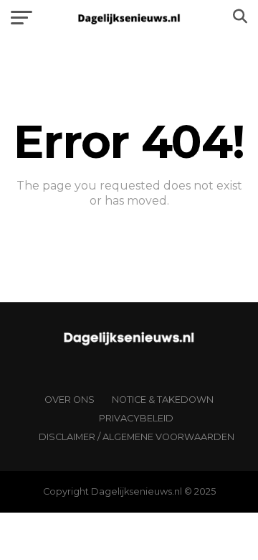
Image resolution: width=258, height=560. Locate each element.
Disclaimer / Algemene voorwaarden (136, 436)
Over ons (69, 399)
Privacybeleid (136, 418)
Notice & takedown (163, 399)
